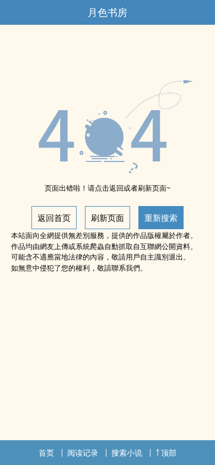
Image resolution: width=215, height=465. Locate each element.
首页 (46, 452)
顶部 (168, 452)
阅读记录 (82, 452)
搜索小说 (126, 452)
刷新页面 (107, 217)
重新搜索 (161, 217)
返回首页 (54, 217)
